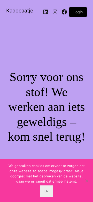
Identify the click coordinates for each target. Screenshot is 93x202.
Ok (46, 191)
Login (78, 12)
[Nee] (86, 180)
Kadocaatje (19, 11)
